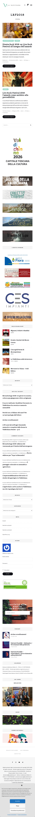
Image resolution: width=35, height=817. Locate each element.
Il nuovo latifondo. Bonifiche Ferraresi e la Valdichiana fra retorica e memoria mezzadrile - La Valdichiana (16, 472)
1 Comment (5, 113)
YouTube (19, 762)
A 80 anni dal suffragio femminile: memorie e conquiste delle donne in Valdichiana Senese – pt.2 (15, 427)
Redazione (5, 60)
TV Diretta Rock (8, 40)
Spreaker (22, 762)
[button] (22, 785)
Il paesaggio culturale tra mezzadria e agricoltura (15, 464)
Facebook (12, 762)
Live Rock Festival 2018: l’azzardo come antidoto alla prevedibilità (15, 95)
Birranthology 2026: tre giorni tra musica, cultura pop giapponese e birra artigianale (17, 397)
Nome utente (6, 557)
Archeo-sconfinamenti (10, 420)
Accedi (4, 521)
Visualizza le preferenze (17, 811)
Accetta (17, 801)
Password (5, 563)
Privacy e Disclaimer (12, 814)
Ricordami (6, 570)
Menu (31, 5)
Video (17, 40)
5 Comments (5, 62)
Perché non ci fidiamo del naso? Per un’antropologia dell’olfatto (15, 414)
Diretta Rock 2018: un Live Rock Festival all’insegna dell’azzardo (17, 45)
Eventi (5, 89)
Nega (17, 806)
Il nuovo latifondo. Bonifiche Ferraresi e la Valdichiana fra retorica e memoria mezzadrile (17, 405)
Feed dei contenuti (7, 525)
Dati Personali (24, 750)
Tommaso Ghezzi (6, 111)
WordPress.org (6, 534)
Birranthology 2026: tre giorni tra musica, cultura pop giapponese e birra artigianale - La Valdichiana (15, 441)
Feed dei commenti (7, 530)
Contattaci (17, 754)
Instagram (16, 762)
